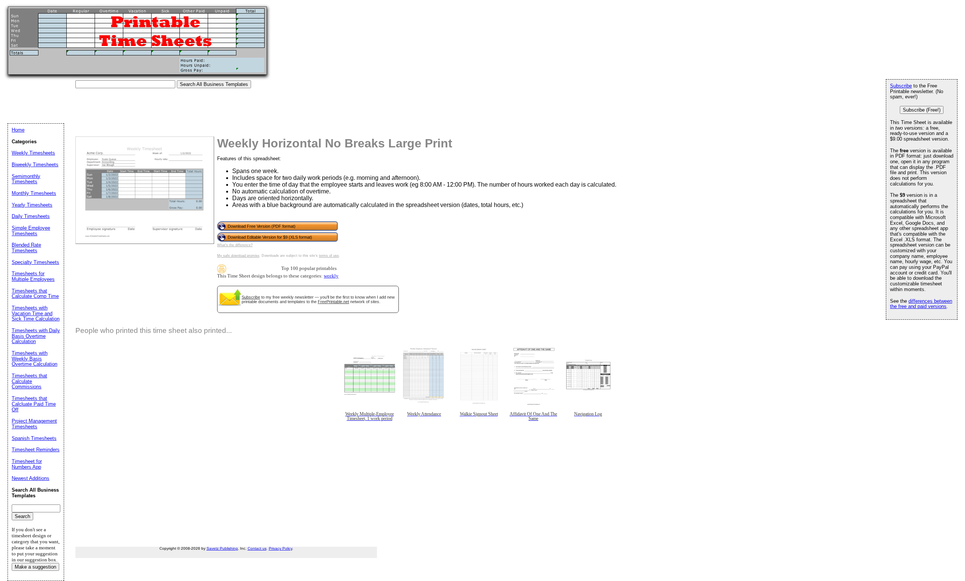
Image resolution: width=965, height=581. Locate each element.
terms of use (329, 256)
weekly (331, 276)
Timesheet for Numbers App (27, 464)
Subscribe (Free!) (921, 110)
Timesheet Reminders (36, 449)
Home (18, 130)
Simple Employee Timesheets (31, 230)
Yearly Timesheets (32, 205)
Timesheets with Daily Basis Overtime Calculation (36, 336)
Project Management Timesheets (34, 423)
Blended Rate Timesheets (26, 247)
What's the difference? (235, 245)
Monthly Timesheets (34, 193)
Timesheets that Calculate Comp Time (35, 293)
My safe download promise (238, 256)
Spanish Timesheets (34, 438)
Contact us (257, 548)
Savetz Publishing (222, 548)
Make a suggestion (35, 567)
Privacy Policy (280, 548)
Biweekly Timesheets (35, 164)
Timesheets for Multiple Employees (33, 276)
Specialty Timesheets (35, 262)
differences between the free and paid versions (921, 304)
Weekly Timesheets (33, 153)
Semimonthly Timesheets (26, 179)
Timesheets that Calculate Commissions (29, 381)
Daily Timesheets (31, 216)
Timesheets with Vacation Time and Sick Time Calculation (36, 313)
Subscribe (251, 297)
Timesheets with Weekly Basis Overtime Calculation (34, 358)
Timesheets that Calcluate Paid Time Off (34, 404)
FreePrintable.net (333, 301)
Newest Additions (30, 478)
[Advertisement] (145, 105)
